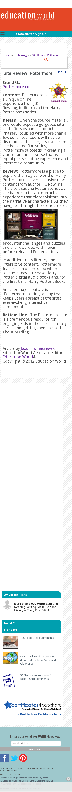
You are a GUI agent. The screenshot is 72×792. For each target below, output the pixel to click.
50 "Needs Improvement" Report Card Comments (35, 676)
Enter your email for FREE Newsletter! (36, 736)
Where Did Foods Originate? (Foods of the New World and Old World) (38, 660)
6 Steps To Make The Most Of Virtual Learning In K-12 (27, 781)
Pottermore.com (18, 86)
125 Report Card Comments (37, 637)
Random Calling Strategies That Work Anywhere (24, 778)
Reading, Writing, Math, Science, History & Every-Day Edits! (36, 607)
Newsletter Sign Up (32, 34)
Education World (18, 356)
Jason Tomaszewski (38, 348)
